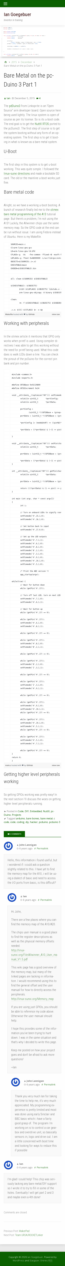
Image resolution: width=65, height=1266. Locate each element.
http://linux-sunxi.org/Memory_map (32, 999)
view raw (56, 314)
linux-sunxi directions (17, 173)
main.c (8, 765)
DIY (27, 811)
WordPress (18, 1260)
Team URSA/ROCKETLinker (29, 1235)
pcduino (43, 822)
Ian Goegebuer (17, 14)
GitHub (31, 314)
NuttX (46, 811)
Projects (16, 815)
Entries (46, 1260)
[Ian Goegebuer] (32, 41)
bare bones (32, 818)
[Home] (5, 62)
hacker (34, 822)
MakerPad (24, 1231)
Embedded (36, 811)
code (13, 822)
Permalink (42, 848)
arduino (20, 818)
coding (20, 822)
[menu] (6, 4)
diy (27, 822)
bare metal (46, 818)
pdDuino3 (14, 106)
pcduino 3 (54, 822)
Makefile (9, 314)
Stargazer (34, 1260)
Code (21, 811)
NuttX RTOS (42, 124)
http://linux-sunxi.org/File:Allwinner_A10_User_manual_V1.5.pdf (34, 954)
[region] (32, 277)
